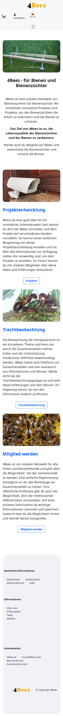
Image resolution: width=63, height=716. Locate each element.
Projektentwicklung (24, 210)
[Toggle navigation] (33, 26)
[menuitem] (13, 579)
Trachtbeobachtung (24, 330)
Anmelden (19, 18)
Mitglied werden (20, 454)
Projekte (31, 281)
